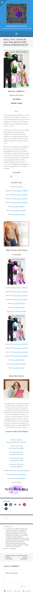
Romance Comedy (11, 545)
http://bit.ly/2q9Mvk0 (19, 478)
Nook (7, 541)
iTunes (27, 538)
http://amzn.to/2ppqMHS (16, 448)
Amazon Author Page (12, 530)
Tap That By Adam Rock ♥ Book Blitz (22, 557)
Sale (7, 546)
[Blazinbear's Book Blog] (16, 13)
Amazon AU (24, 528)
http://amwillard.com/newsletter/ (16, 442)
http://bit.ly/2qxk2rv (23, 470)
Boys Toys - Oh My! (21, 533)
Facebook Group (17, 537)
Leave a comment (11, 548)
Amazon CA (23, 530)
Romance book (10, 543)
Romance (21, 541)
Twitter (11, 546)
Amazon (17, 528)
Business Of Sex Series (12, 535)
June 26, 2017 (9, 526)
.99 (6, 528)
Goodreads (9, 538)
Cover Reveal (23, 535)
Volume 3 (17, 546)
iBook (15, 538)
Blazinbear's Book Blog (16, 26)
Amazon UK (9, 532)
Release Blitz (14, 541)
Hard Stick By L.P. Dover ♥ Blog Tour (11, 557)
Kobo (11, 540)
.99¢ (13, 528)
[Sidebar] (2, 2)
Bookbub (12, 533)
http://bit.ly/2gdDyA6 (19, 474)
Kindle (8, 540)
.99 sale (10, 528)
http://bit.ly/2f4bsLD (16, 466)
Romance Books (21, 543)
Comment (23, 586)
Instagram (21, 538)
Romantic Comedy (22, 545)
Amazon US (16, 532)
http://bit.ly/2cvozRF (16, 460)
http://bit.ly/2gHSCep (16, 454)
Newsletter (25, 540)
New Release (17, 540)
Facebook (9, 537)
